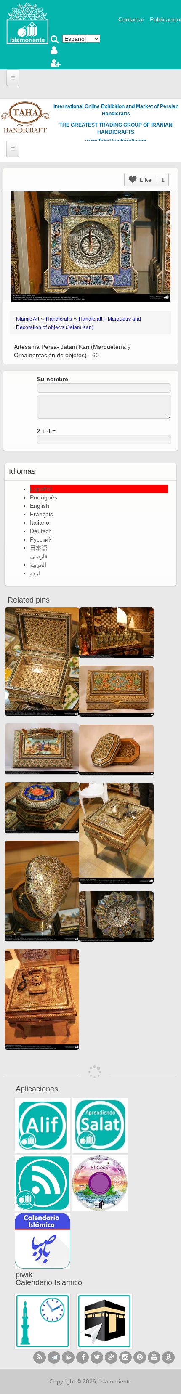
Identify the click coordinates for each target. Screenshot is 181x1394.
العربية (38, 564)
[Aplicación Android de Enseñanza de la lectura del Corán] (42, 1125)
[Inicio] (27, 22)
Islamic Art (27, 319)
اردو (35, 573)
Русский (41, 539)
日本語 (39, 547)
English (39, 505)
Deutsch (41, 531)
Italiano (39, 522)
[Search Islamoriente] (55, 40)
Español (40, 489)
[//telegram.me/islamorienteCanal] (54, 1357)
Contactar (131, 19)
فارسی (39, 556)
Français (41, 514)
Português (43, 497)
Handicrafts (59, 319)
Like (151, 179)
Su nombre (52, 379)
